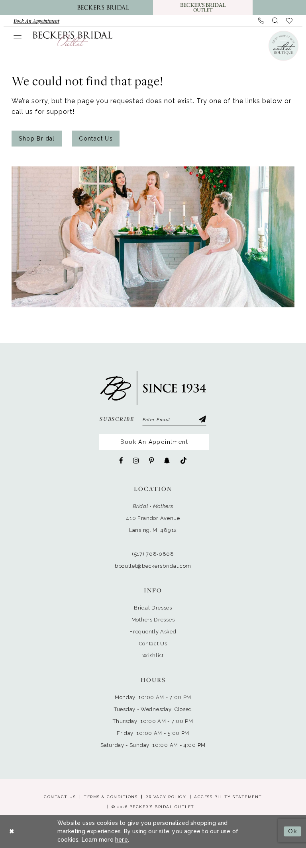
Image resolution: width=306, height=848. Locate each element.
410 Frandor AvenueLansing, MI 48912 (153, 524)
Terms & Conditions (110, 797)
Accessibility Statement (228, 797)
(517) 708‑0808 (153, 554)
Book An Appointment (154, 442)
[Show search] (275, 21)
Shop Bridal (37, 138)
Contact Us (96, 138)
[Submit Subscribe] (202, 420)
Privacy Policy (165, 797)
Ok (292, 831)
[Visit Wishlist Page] (289, 21)
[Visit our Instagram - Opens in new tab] (136, 460)
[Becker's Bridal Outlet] (72, 38)
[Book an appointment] (282, 46)
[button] (18, 39)
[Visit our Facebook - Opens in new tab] (121, 460)
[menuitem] (36, 21)
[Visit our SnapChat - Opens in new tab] (167, 460)
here (121, 839)
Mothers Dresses (153, 620)
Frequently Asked (152, 632)
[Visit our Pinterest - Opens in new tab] (151, 460)
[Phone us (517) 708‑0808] (261, 21)
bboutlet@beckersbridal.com (153, 566)
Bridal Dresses (153, 608)
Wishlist (153, 655)
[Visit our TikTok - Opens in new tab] (183, 461)
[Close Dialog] (12, 831)
